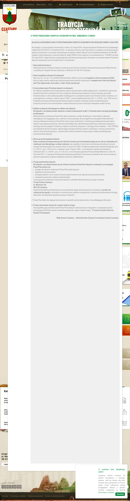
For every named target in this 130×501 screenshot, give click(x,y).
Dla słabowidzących (87, 4)
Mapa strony (41, 4)
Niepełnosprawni (107, 4)
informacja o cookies (106, 492)
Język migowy (67, 4)
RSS (49, 4)
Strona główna (28, 4)
